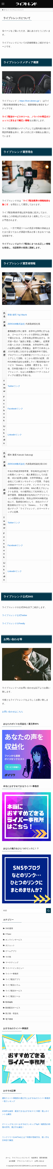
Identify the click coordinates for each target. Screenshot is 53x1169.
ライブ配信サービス (13, 991)
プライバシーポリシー (25, 1161)
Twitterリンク (14, 386)
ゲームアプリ (11, 951)
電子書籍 (9, 1019)
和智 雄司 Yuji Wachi (17, 315)
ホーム (8, 1158)
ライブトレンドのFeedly (13, 623)
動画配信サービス (12, 1008)
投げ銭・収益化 (11, 1013)
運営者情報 (43, 1158)
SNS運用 (9, 928)
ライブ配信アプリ (12, 979)
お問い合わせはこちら (12, 711)
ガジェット (10, 945)
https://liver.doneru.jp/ (29, 101)
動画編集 (9, 1002)
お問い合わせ (39, 1161)
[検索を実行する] (48, 910)
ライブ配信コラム (12, 985)
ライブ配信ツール (12, 996)
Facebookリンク (15, 408)
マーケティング (11, 962)
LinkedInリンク (15, 434)
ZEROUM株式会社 (16, 324)
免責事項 (34, 1158)
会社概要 (12, 1161)
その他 (8, 957)
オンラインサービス (13, 940)
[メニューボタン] (3, 4)
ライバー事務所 (11, 974)
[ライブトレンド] (26, 4)
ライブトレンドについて (21, 1158)
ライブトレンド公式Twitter (14, 615)
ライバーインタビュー (14, 968)
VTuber (8, 934)
